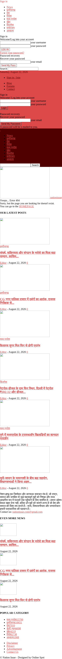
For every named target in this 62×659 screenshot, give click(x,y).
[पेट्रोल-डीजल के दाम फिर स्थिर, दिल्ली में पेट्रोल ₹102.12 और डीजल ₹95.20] (25, 379)
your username (38, 42)
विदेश (9, 16)
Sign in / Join (13, 77)
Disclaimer (12, 643)
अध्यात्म (10, 30)
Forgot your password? (12, 52)
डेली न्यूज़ (14, 628)
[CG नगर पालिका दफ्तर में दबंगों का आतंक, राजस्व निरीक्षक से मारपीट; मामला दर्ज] (25, 289)
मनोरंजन (11, 27)
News (10, 7)
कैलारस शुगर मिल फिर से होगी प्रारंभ (20, 345)
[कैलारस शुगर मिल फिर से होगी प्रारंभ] (25, 336)
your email (36, 61)
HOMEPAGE (26, 206)
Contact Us (12, 651)
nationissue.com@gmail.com (27, 511)
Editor (3, 262)
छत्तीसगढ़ (11, 10)
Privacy (11, 645)
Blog (9, 83)
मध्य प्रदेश (12, 18)
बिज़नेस (10, 24)
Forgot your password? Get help (17, 111)
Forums (11, 86)
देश (8, 13)
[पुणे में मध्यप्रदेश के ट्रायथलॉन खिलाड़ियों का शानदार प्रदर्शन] (25, 425)
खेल (8, 21)
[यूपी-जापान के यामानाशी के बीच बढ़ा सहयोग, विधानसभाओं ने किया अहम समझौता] (25, 471)
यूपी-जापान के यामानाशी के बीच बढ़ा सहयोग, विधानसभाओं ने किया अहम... (24, 479)
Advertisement (14, 648)
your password (38, 46)
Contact (11, 89)
